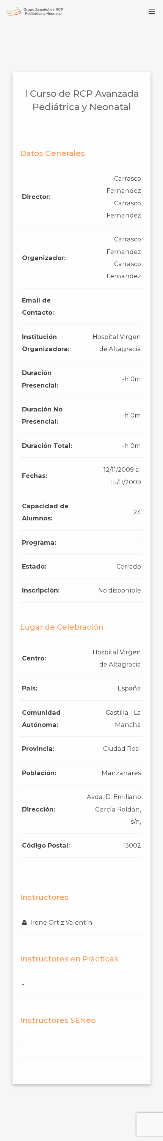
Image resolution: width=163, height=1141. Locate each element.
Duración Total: (47, 445)
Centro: (34, 658)
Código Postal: (46, 845)
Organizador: (44, 258)
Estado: (34, 566)
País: (29, 688)
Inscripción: (41, 590)
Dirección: (38, 809)
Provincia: (38, 748)
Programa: (39, 542)
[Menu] (151, 11)
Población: (39, 773)
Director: (36, 196)
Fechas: (34, 475)
